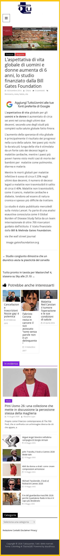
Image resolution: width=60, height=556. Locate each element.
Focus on (9, 54)
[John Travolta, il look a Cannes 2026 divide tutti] (12, 450)
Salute (21, 94)
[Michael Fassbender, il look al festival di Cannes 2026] (12, 479)
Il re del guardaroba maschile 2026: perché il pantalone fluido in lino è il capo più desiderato (38, 498)
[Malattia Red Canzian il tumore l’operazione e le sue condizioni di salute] (48, 291)
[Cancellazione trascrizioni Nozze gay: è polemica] (11, 291)
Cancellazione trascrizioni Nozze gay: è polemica (11, 310)
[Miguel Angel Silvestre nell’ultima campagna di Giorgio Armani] (12, 436)
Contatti (16, 530)
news (16, 94)
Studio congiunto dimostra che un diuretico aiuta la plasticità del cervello (26, 258)
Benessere (9, 94)
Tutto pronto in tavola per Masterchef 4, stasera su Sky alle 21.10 (27, 274)
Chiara (28, 90)
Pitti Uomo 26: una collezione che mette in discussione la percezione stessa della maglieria (30, 409)
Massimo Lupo (29, 416)
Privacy (34, 530)
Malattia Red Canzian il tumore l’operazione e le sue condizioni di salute (48, 310)
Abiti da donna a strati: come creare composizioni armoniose (38, 467)
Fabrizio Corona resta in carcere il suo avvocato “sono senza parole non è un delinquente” (29, 328)
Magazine (20, 54)
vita (26, 94)
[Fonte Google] (30, 104)
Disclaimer (25, 530)
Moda (8, 401)
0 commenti (40, 90)
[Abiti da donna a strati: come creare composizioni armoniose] (12, 465)
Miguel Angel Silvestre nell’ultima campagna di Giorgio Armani (36, 438)
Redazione (7, 530)
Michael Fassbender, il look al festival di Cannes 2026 (35, 482)
